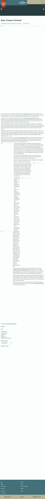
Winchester (26, 113)
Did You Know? (4, 333)
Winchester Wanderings (11, 323)
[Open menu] (43, 2)
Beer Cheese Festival (29, 118)
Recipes (2, 335)
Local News (3, 334)
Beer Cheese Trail (22, 137)
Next (2, 329)
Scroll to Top (41, 492)
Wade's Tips (3, 337)
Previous (3, 326)
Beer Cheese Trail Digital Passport (21, 269)
